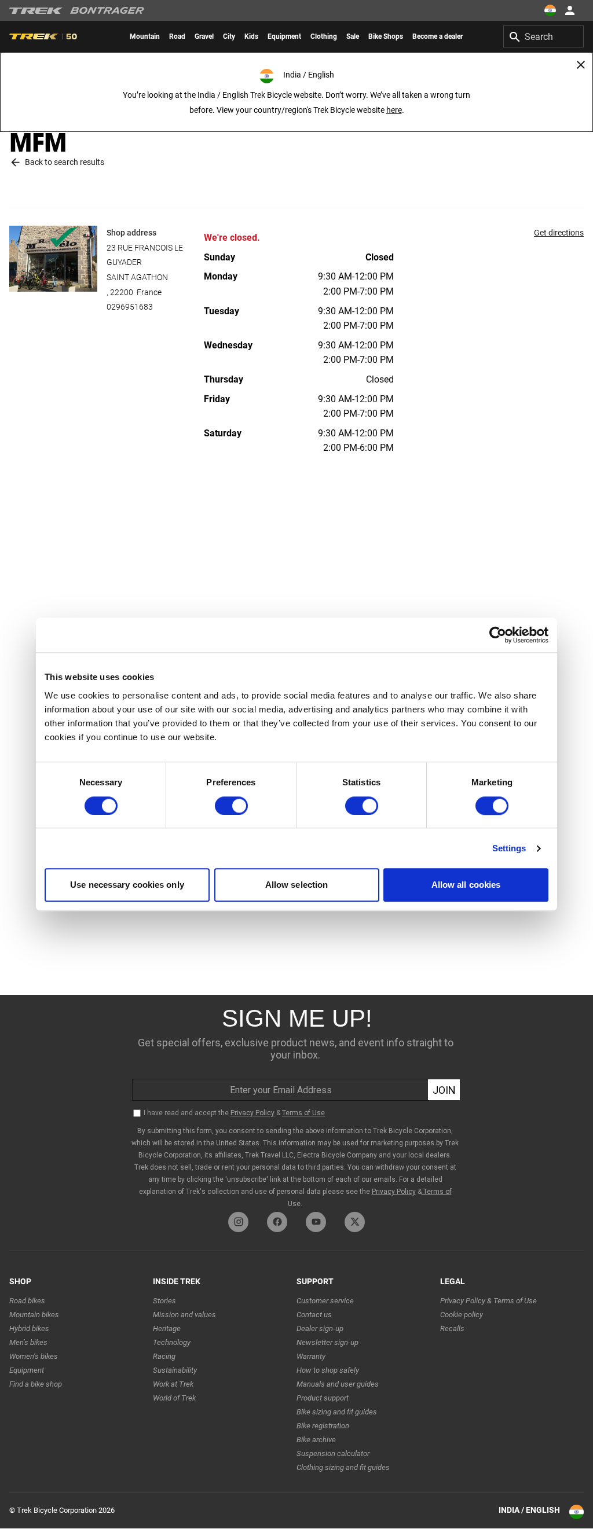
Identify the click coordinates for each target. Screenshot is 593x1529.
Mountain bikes (34, 1314)
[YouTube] (316, 1222)
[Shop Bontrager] (107, 10)
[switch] (231, 805)
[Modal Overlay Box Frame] (296, 1100)
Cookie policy (461, 1314)
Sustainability (175, 1370)
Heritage (167, 1328)
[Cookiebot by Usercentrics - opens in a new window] (497, 635)
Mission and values (184, 1314)
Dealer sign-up (319, 1328)
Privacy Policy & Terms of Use (488, 1300)
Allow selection (296, 885)
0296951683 (130, 306)
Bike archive (316, 1439)
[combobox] (543, 36)
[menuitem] (144, 36)
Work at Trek (173, 1384)
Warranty (310, 1356)
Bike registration (322, 1425)
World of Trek (174, 1398)
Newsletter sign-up (327, 1342)
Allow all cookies (466, 885)
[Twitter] (355, 1222)
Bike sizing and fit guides (336, 1411)
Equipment (26, 1370)
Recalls (452, 1328)
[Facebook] (277, 1222)
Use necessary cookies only (127, 885)
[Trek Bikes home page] (36, 11)
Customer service (325, 1300)
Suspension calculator (332, 1453)
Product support (322, 1398)
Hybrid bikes (29, 1328)
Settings (509, 848)
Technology (172, 1342)
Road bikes (27, 1300)
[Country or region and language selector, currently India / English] (550, 10)
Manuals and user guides (337, 1384)
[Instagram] (238, 1222)
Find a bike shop (35, 1384)
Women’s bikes (33, 1356)
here (394, 110)
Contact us (314, 1314)
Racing (164, 1356)
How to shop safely (327, 1370)
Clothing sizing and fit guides (343, 1467)
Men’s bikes (28, 1342)
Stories (164, 1300)
